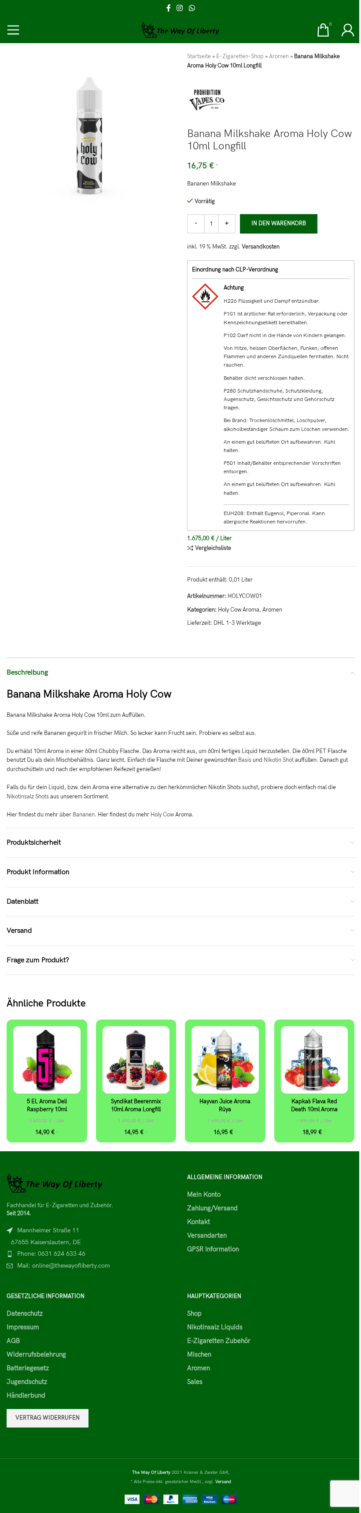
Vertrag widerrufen (47, 1417)
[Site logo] (180, 29)
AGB (13, 1341)
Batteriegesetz (28, 1368)
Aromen (279, 56)
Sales (195, 1382)
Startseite (199, 56)
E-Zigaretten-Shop (240, 56)
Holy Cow (162, 814)
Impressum (23, 1327)
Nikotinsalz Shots (28, 796)
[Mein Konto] (348, 30)
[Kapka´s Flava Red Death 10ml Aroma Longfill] (314, 1060)
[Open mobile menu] (13, 30)
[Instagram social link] (180, 8)
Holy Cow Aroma (238, 609)
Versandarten (207, 1235)
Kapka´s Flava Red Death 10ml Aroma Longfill (314, 1109)
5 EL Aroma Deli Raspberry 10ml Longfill (47, 1109)
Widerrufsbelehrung (36, 1354)
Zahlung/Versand (212, 1208)
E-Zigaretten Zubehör (218, 1341)
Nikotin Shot (279, 760)
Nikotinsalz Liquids (215, 1327)
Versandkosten (261, 246)
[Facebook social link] (168, 8)
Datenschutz (25, 1313)
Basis (244, 760)
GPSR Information (213, 1249)
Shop (194, 1313)
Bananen (84, 814)
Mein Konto (204, 1194)
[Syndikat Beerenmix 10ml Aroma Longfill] (136, 1060)
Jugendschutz (27, 1382)
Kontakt (198, 1222)
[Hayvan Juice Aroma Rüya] (225, 1060)
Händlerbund (26, 1395)
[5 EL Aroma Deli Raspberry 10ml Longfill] (47, 1060)
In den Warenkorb (278, 223)
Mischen (199, 1354)
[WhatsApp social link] (192, 8)
